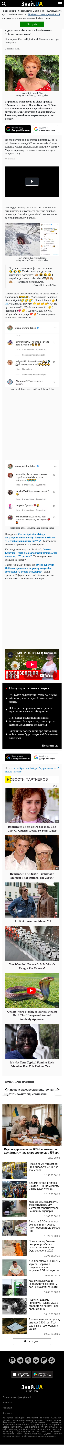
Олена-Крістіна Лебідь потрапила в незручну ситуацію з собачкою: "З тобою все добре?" (29, 568)
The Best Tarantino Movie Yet (32, 921)
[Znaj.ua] (32, 4)
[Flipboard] (44, 1360)
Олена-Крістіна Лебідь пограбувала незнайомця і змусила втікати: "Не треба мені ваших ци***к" (30, 537)
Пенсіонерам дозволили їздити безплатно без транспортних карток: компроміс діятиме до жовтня (32, 721)
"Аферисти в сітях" (48, 768)
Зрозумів (32, 24)
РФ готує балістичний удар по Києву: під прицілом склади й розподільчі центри (33, 698)
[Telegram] (20, 1360)
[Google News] (36, 1360)
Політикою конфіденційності (44, 14)
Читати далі (32, 1341)
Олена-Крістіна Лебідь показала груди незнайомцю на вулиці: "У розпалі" (31, 552)
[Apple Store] (21, 1374)
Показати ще (50, 745)
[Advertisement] (32, 425)
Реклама (7, 1402)
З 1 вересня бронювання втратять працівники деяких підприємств (30, 709)
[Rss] (12, 1360)
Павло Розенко (13, 771)
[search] (3, 3)
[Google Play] (42, 1374)
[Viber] (28, 1360)
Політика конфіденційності (16, 1397)
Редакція (7, 1407)
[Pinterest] (51, 1360)
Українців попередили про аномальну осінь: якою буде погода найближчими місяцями (33, 734)
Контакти (7, 1413)
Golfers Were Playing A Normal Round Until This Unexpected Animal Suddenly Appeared (32, 1015)
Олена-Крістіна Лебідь (24, 768)
